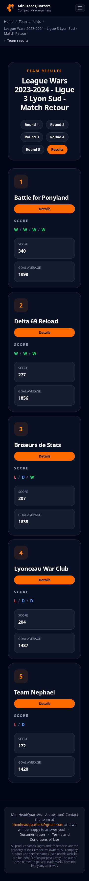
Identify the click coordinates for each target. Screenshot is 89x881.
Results (57, 149)
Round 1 (32, 124)
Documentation (32, 834)
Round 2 (57, 124)
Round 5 (33, 149)
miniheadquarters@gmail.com (38, 824)
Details (44, 208)
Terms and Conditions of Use (50, 837)
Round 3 (32, 137)
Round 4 (57, 137)
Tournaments (30, 21)
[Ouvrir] (80, 8)
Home (9, 21)
